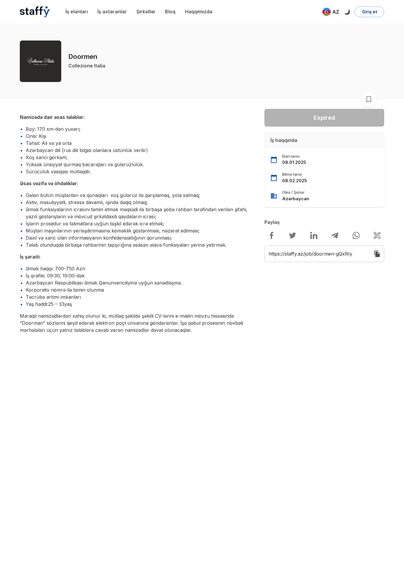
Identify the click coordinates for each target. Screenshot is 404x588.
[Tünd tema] (347, 12)
